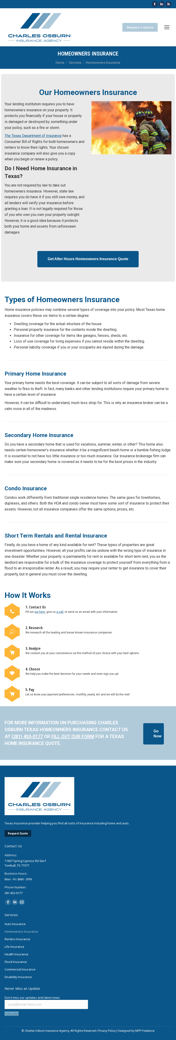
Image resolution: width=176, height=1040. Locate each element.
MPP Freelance (144, 1030)
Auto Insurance (15, 924)
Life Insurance (14, 947)
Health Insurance (16, 954)
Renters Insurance (17, 939)
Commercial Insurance (20, 969)
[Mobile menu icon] (166, 27)
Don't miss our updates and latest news (32, 997)
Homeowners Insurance (21, 931)
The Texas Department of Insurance (33, 136)
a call (59, 611)
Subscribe (11, 1013)
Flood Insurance (16, 962)
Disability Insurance (18, 977)
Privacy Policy (107, 1030)
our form (39, 611)
